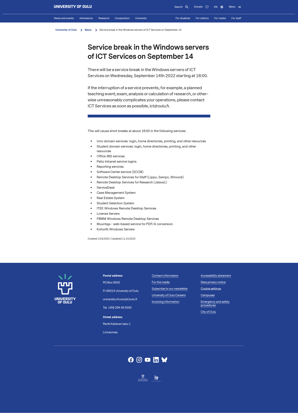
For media (220, 18)
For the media (161, 282)
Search (178, 7)
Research (103, 18)
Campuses (208, 295)
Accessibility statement (216, 276)
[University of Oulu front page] (80, 7)
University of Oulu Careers (169, 295)
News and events (64, 18)
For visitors (202, 18)
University (141, 18)
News (88, 30)
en (220, 9)
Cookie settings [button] (211, 289)
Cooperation (122, 18)
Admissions (86, 18)
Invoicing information (165, 302)
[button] (235, 7)
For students (183, 18)
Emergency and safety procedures (215, 304)
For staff (236, 18)
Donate (198, 7)
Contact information (165, 276)
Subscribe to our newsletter (170, 289)
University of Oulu (66, 30)
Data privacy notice (213, 282)
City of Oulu (208, 312)
